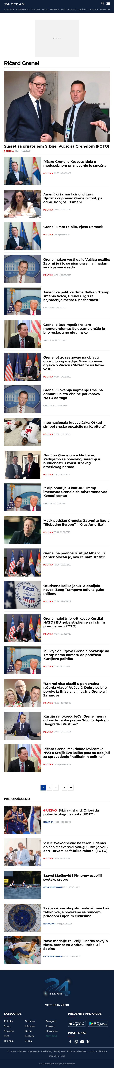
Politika (36, 9)
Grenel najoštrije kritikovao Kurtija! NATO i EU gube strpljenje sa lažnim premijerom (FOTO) (74, 622)
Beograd (51, 1021)
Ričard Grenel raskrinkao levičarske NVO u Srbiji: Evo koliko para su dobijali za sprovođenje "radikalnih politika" (76, 753)
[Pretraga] (102, 3)
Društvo (82, 9)
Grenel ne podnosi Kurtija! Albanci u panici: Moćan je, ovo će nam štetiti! (74, 555)
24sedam (45, 1063)
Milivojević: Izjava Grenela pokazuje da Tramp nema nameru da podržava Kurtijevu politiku (76, 655)
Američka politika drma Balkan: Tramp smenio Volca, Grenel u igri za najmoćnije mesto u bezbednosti (76, 296)
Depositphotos (57, 1056)
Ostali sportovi (52, 887)
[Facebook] (70, 1042)
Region (50, 1026)
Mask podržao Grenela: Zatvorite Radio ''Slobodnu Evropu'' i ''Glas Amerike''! (76, 523)
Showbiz (54, 9)
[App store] (77, 1024)
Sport (45, 9)
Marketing (46, 1051)
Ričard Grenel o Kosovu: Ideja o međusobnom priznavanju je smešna (74, 164)
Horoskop (49, 924)
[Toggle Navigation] (108, 3)
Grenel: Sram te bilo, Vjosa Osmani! (73, 227)
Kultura (29, 1036)
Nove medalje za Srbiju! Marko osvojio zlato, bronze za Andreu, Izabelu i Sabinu (75, 945)
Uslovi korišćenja (98, 1051)
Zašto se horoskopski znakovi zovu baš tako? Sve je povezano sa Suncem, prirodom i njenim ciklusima (76, 912)
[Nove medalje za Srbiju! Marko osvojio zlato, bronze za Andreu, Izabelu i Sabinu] (22, 950)
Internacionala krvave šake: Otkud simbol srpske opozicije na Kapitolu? (74, 425)
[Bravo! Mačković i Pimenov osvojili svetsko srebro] (22, 885)
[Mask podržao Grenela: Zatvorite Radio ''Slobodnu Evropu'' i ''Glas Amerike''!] (22, 530)
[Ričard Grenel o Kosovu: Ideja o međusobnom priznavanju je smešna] (22, 171)
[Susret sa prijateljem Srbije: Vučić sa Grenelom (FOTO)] (57, 106)
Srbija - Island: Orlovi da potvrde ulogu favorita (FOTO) (71, 812)
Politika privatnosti (77, 1051)
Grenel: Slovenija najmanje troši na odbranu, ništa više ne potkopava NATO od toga (73, 394)
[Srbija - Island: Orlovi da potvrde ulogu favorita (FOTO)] (22, 820)
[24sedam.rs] (14, 4)
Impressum (33, 1051)
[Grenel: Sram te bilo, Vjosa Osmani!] (22, 236)
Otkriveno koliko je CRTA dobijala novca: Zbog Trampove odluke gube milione (73, 590)
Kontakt (21, 1051)
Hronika (71, 9)
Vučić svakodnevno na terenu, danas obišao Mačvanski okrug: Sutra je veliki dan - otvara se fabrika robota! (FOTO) (76, 847)
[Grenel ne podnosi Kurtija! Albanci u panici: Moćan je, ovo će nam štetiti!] (22, 562)
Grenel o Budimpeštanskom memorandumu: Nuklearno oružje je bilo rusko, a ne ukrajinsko (74, 329)
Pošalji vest (60, 1051)
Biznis (103, 9)
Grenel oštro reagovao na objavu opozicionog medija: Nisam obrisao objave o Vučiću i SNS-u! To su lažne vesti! (73, 363)
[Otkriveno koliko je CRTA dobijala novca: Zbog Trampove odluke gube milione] (22, 595)
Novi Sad (51, 1036)
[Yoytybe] (82, 1042)
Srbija (28, 1041)
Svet (63, 9)
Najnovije (9, 9)
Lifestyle (93, 9)
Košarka (48, 822)
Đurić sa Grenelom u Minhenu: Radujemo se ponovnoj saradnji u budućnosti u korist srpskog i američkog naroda (71, 461)
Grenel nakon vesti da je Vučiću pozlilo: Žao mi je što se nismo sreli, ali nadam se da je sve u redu (76, 263)
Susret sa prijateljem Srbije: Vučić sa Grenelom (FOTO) (56, 146)
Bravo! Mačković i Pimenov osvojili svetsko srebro (72, 878)
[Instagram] (76, 1042)
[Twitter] (88, 1042)
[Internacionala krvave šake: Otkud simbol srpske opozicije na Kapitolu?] (22, 432)
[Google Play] (98, 1024)
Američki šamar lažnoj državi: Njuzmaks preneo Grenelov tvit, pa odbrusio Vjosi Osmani (72, 198)
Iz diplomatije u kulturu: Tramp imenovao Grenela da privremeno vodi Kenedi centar (76, 492)
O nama (11, 1051)
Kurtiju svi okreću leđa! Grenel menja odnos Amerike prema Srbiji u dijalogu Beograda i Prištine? (76, 720)
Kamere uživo (23, 9)
